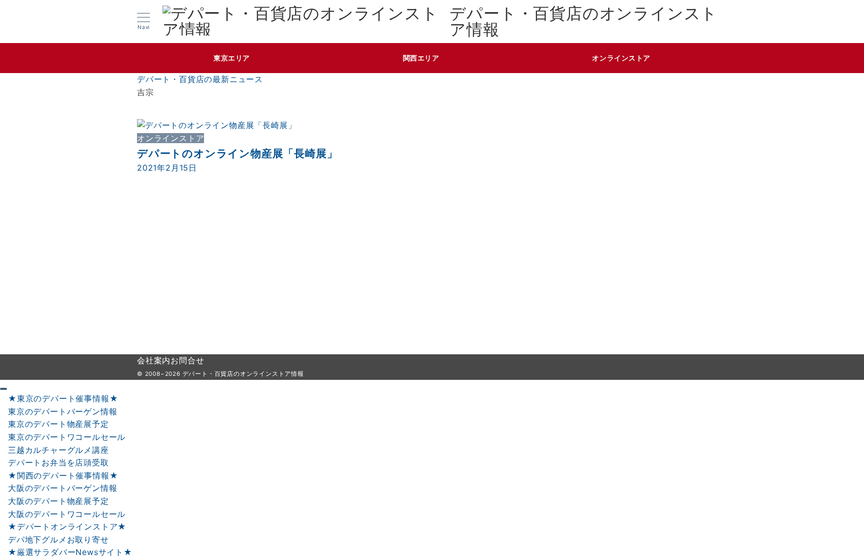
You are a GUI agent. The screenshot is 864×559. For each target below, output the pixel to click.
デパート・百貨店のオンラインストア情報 (584, 22)
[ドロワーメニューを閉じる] (3, 389)
